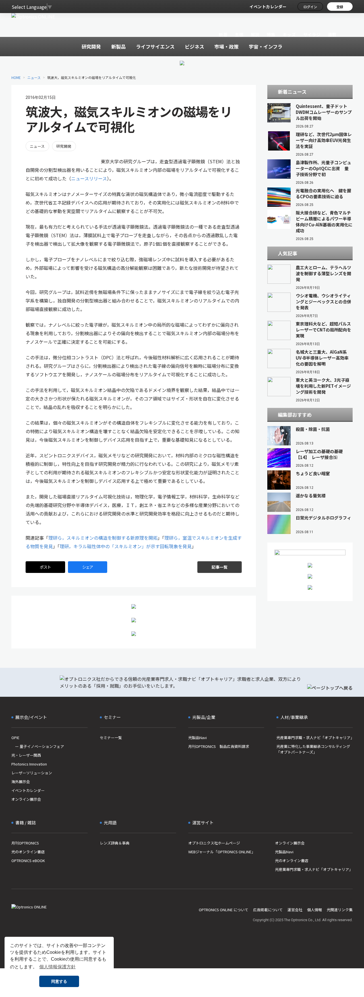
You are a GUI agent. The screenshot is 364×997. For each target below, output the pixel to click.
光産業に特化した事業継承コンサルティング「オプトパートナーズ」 (313, 749)
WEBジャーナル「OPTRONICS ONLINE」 (221, 851)
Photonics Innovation (29, 764)
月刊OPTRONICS (25, 843)
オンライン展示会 (26, 799)
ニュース (34, 77)
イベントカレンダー (268, 6)
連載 (332, 34)
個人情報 (314, 909)
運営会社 (295, 909)
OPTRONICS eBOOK (28, 860)
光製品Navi (197, 737)
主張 (239, 34)
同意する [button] (59, 981)
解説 (255, 34)
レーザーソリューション (31, 772)
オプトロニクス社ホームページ (214, 843)
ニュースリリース (89, 178)
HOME (16, 77)
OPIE (15, 737)
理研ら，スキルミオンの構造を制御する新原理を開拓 (103, 537)
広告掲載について (268, 909)
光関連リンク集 (340, 909)
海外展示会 (20, 781)
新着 (223, 34)
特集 (271, 34)
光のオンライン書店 (28, 851)
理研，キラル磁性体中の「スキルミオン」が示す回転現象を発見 (126, 546)
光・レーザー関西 (26, 755)
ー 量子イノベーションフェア (37, 746)
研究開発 (64, 146)
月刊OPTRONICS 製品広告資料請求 (218, 746)
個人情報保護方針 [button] (57, 966)
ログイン (310, 6)
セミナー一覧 (111, 737)
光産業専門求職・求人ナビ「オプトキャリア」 (314, 737)
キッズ (289, 34)
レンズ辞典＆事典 (114, 843)
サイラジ (312, 34)
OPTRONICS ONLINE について (223, 909)
